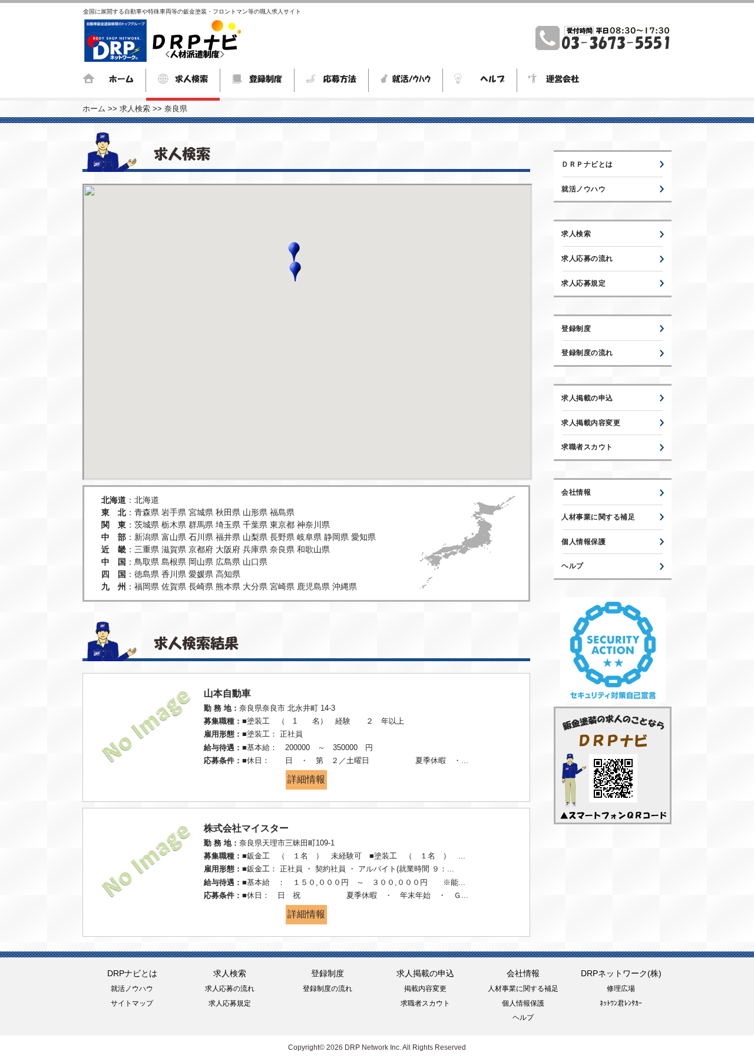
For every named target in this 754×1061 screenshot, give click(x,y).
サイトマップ (132, 1003)
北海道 (146, 500)
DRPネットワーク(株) (621, 973)
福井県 (228, 537)
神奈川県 (313, 524)
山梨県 (255, 537)
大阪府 (228, 549)
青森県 (146, 512)
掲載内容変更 (425, 988)
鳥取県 (146, 561)
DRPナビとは (132, 973)
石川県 (200, 537)
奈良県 (175, 108)
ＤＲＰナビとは (587, 164)
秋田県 (228, 512)
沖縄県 (344, 586)
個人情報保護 (583, 542)
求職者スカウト (587, 447)
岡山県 (200, 561)
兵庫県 (255, 549)
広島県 (228, 561)
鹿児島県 (313, 586)
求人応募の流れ (587, 258)
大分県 (255, 586)
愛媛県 (200, 574)
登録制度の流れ (587, 353)
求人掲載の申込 (587, 398)
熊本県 (228, 586)
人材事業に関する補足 (598, 517)
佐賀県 (173, 586)
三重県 (146, 549)
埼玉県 (228, 524)
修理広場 (621, 988)
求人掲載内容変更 (590, 423)
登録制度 (576, 328)
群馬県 (200, 524)
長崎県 (200, 586)
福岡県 (146, 586)
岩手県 (173, 512)
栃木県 (173, 524)
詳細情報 (306, 779)
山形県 (255, 512)
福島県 (282, 512)
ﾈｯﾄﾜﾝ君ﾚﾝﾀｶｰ (621, 1003)
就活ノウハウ (583, 189)
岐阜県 (309, 537)
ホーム (93, 108)
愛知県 (363, 537)
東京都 (282, 524)
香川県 (173, 574)
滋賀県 (173, 549)
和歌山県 (313, 549)
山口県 (255, 561)
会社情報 (576, 492)
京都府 (200, 549)
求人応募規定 (583, 283)
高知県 (228, 574)
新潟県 (146, 537)
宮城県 (200, 512)
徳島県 (146, 574)
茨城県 (146, 524)
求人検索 (135, 108)
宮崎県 (282, 586)
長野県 (282, 537)
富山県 (173, 537)
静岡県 (336, 537)
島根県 (173, 561)
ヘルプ (572, 566)
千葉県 (255, 524)
